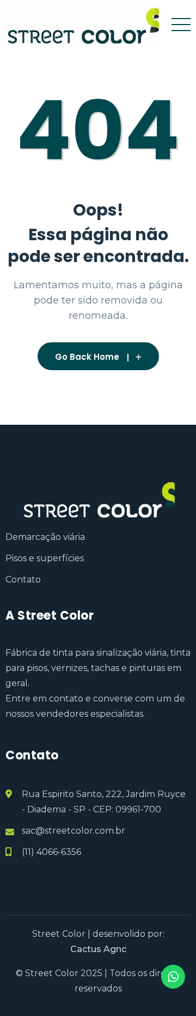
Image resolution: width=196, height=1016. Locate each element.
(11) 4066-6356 (51, 852)
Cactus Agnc (98, 949)
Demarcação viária (45, 537)
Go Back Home (87, 357)
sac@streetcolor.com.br (73, 830)
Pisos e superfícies (44, 558)
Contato (23, 579)
